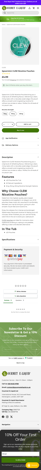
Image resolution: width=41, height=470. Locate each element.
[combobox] (20, 13)
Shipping (13, 80)
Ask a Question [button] (21, 296)
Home (3, 24)
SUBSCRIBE (20, 460)
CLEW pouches (7, 220)
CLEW (4, 67)
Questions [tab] (19, 300)
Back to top (20, 363)
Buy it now (20, 130)
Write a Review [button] (21, 291)
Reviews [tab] (6, 300)
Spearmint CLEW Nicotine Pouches (16, 24)
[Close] (39, 432)
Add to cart (27, 124)
